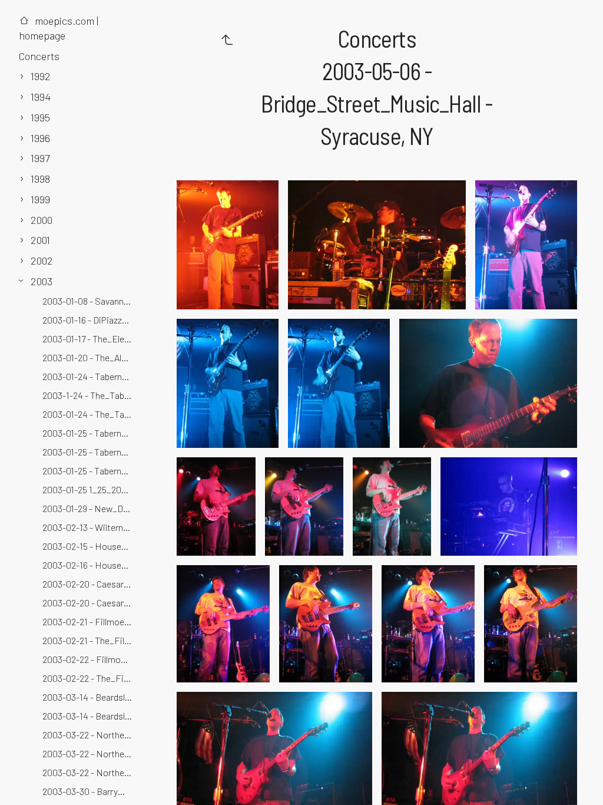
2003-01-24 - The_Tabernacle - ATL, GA (88, 414)
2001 (40, 239)
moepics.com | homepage (58, 28)
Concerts (39, 56)
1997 (40, 157)
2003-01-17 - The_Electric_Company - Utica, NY (88, 338)
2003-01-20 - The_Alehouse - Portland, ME (88, 357)
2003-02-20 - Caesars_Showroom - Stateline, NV (88, 583)
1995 (40, 117)
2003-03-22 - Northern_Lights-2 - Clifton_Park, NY (88, 753)
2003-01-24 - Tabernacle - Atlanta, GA (88, 376)
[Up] (226, 39)
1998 (40, 178)
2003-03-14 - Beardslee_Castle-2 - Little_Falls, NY (88, 715)
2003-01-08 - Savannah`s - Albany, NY (88, 300)
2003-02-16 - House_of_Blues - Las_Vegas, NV (88, 564)
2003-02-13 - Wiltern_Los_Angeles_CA (88, 527)
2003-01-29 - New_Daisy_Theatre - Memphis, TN (88, 508)
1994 (41, 96)
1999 (40, 199)
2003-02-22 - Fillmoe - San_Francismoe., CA (88, 659)
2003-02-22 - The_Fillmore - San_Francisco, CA (88, 678)
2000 (41, 219)
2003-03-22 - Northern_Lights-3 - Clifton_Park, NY (88, 772)
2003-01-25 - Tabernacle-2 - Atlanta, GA (88, 470)
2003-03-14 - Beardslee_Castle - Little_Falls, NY (88, 696)
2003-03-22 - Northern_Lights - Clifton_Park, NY (88, 734)
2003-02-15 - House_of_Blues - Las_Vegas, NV (88, 546)
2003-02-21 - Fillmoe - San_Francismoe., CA (88, 621)
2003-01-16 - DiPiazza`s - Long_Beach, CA (88, 319)
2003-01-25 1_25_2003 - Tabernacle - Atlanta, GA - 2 (88, 489)
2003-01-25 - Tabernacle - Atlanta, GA (88, 451)
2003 (41, 281)
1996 (40, 137)
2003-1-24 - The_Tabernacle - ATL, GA (88, 395)
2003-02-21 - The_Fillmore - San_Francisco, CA (88, 640)
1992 (41, 76)
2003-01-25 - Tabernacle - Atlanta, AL (88, 432)
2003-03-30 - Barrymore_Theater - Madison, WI (88, 791)
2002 (42, 260)
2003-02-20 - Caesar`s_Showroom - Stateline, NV (88, 602)
